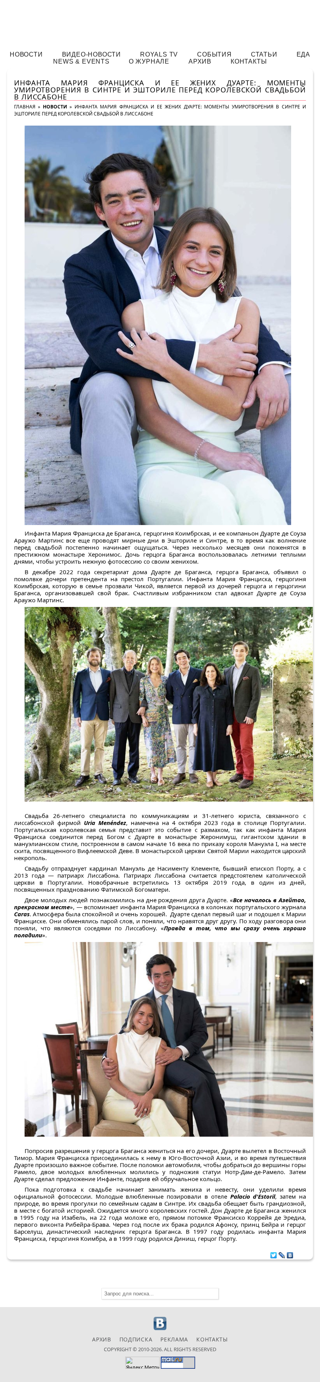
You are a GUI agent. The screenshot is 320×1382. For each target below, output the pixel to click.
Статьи (264, 54)
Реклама (174, 1339)
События (214, 54)
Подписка (136, 1339)
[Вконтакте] (160, 1329)
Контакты (249, 61)
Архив (200, 61)
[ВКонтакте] (290, 1253)
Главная (25, 106)
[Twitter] (274, 1253)
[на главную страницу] (160, 22)
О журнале (149, 61)
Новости (26, 54)
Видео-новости (91, 54)
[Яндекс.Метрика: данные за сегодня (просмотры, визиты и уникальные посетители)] (142, 1363)
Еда (303, 54)
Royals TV (159, 54)
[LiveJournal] (282, 1253)
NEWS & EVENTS (81, 61)
